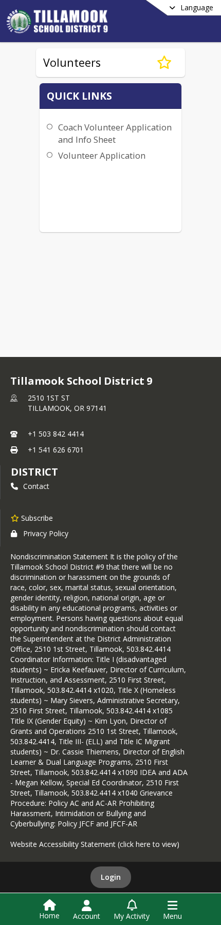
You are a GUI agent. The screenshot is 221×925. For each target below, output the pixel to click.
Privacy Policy (45, 533)
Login (111, 877)
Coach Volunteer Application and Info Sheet (115, 133)
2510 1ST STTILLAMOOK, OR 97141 (67, 403)
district (34, 472)
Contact (36, 486)
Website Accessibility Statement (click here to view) (94, 844)
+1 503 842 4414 (56, 434)
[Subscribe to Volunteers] (164, 62)
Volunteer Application (101, 155)
